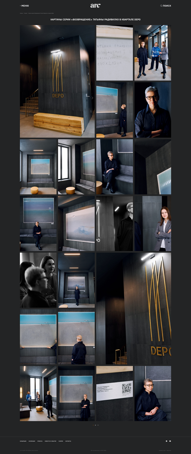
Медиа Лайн (169, 450)
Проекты (39, 441)
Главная (21, 13)
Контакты (68, 441)
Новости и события (50, 441)
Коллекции (32, 441)
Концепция (23, 441)
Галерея (25, 13)
